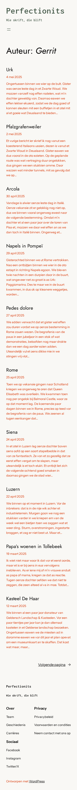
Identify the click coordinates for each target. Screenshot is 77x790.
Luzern (13, 489)
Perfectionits (35, 10)
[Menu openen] (8, 29)
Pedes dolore (19, 308)
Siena (12, 432)
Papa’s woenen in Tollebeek (34, 546)
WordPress (37, 781)
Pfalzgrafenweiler (23, 127)
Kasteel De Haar (22, 598)
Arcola (12, 189)
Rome (12, 370)
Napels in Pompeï (24, 246)
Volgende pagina (54, 665)
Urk (9, 70)
